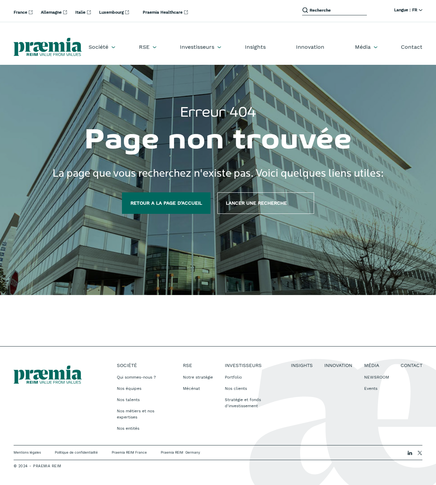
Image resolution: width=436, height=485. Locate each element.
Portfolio (233, 377)
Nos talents (128, 399)
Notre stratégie (198, 377)
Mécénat (191, 388)
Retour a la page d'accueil (166, 203)
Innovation (310, 47)
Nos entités (128, 428)
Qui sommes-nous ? (136, 377)
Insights (255, 47)
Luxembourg (112, 12)
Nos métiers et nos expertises (135, 414)
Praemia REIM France (129, 452)
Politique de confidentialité (76, 452)
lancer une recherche (266, 203)
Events (370, 388)
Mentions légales (27, 452)
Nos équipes (129, 388)
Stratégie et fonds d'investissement (243, 402)
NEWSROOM (376, 377)
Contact (411, 47)
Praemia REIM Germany (180, 452)
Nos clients (236, 388)
